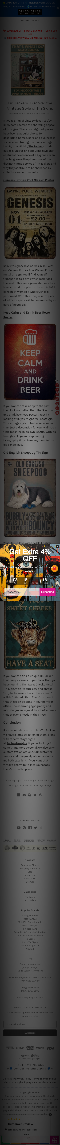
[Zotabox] (58, 598)
